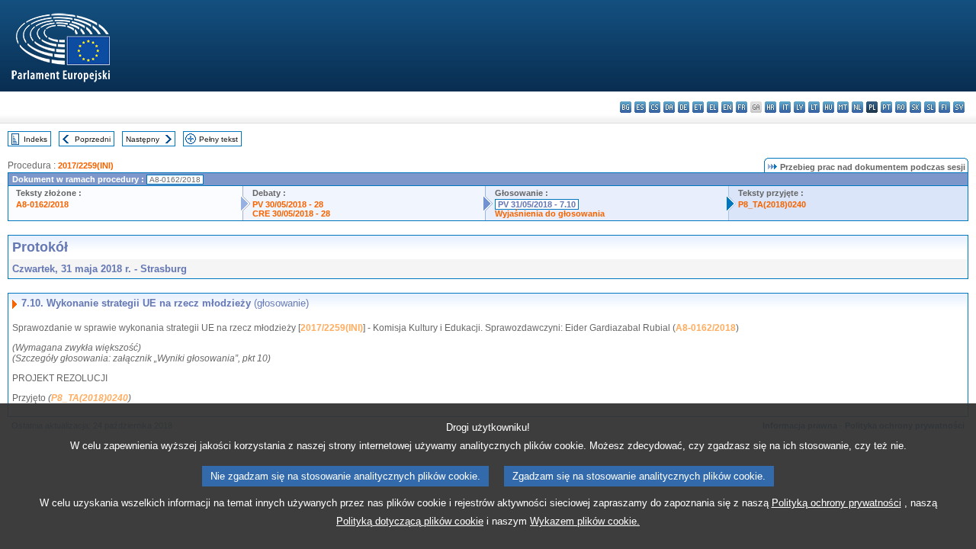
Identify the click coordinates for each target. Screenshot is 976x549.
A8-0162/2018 (42, 204)
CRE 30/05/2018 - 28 (291, 213)
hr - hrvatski (770, 107)
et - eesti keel (698, 107)
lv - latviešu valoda (799, 107)
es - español (640, 107)
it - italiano (785, 107)
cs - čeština (654, 107)
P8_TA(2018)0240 (772, 204)
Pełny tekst (218, 139)
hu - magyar (828, 107)
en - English (727, 107)
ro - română (901, 107)
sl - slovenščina (930, 107)
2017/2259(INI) (86, 165)
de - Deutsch (683, 107)
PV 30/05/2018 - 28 (287, 204)
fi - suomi (944, 107)
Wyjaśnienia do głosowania (550, 213)
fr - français (741, 107)
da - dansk (669, 107)
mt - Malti (843, 107)
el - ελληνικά (712, 107)
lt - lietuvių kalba (814, 107)
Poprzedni (93, 139)
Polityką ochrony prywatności (836, 503)
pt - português (886, 107)
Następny (142, 139)
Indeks (35, 139)
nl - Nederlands (857, 107)
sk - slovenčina (915, 107)
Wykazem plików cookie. (585, 521)
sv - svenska (959, 107)
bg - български (625, 107)
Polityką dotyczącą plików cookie (409, 521)
